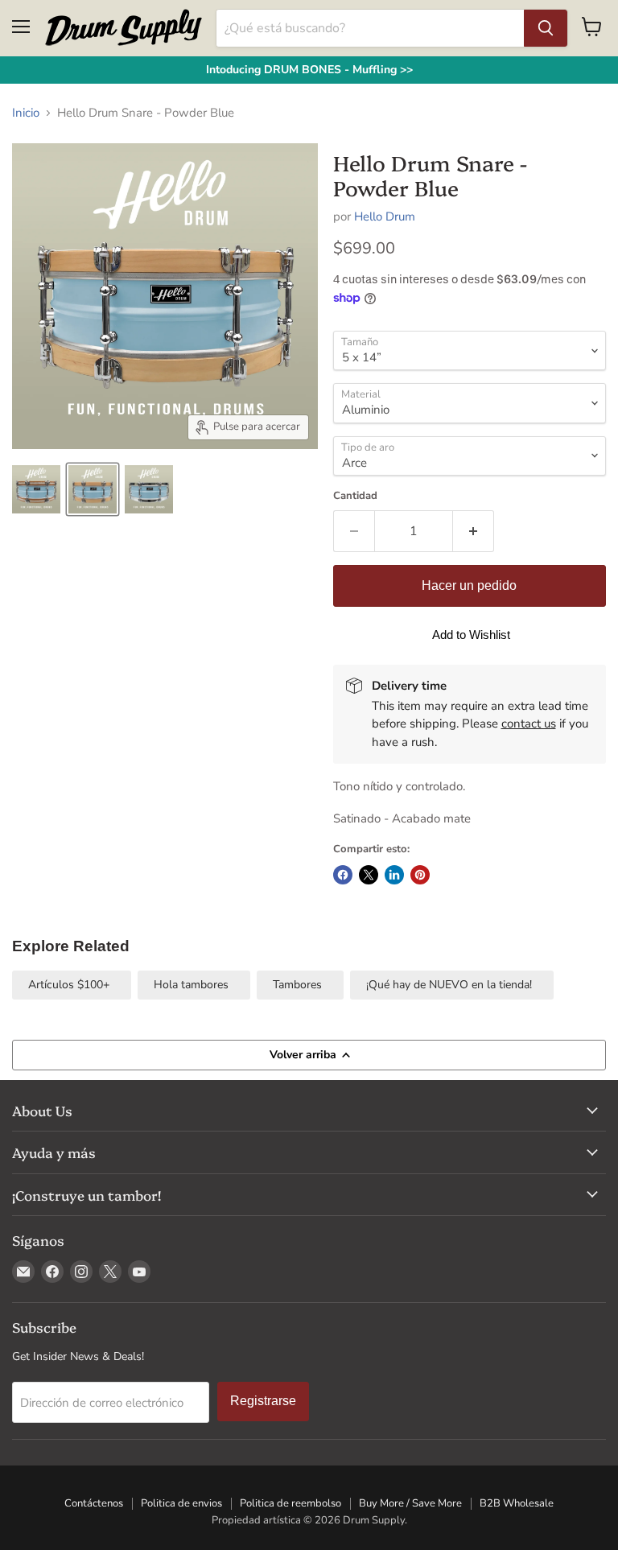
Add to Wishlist (471, 634)
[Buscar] (545, 28)
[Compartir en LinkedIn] (394, 874)
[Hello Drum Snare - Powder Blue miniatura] (36, 489)
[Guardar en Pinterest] (420, 874)
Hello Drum (384, 216)
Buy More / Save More (410, 1503)
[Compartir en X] (368, 874)
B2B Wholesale (517, 1503)
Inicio (25, 113)
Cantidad (355, 496)
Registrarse (263, 1401)
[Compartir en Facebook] (342, 874)
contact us (528, 723)
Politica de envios (181, 1503)
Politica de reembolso (290, 1503)
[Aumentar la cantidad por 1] (473, 531)
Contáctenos (93, 1503)
